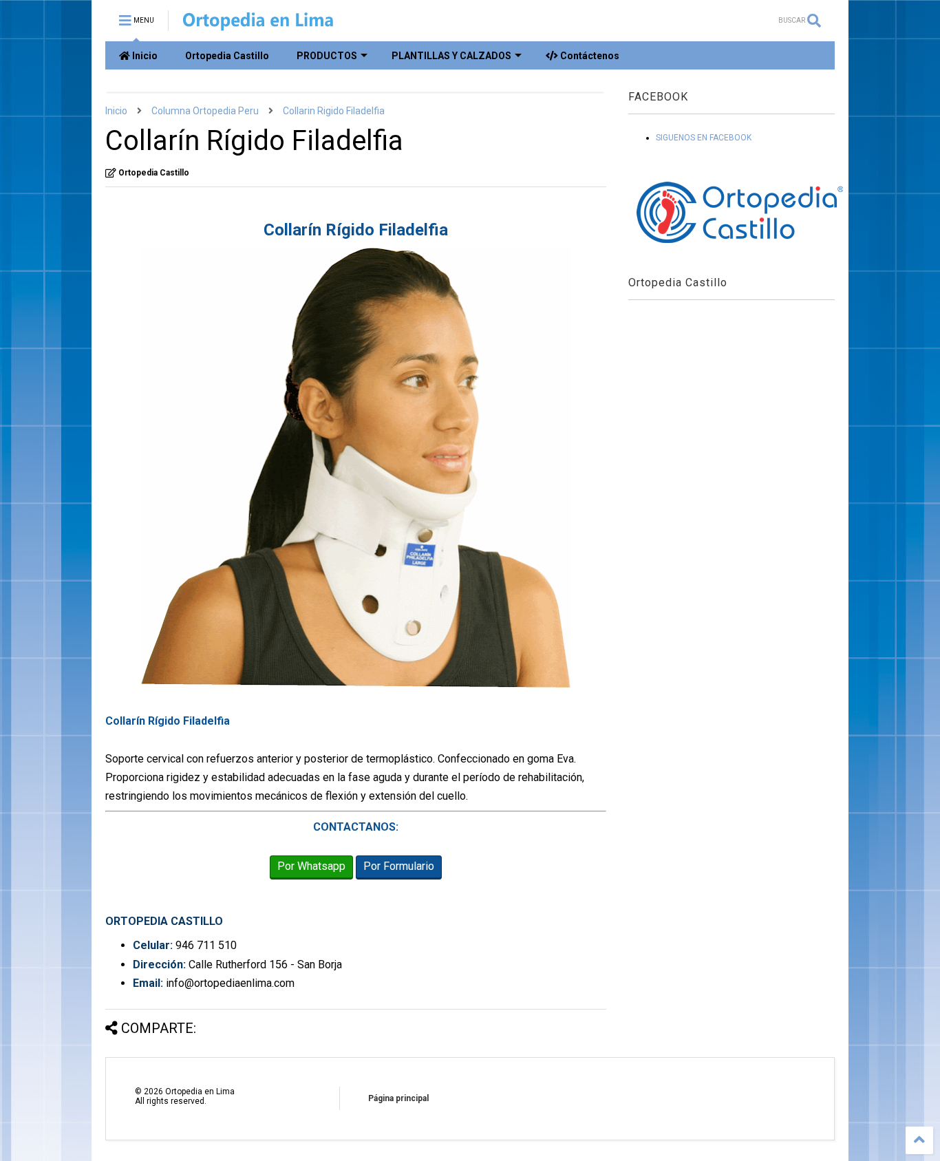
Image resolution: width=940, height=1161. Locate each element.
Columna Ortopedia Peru (205, 110)
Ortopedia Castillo (227, 55)
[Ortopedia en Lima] (258, 24)
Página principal (398, 1098)
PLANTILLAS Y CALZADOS (451, 55)
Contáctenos (588, 55)
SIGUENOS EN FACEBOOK (703, 137)
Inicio (144, 55)
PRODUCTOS (327, 55)
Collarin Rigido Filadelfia (334, 110)
